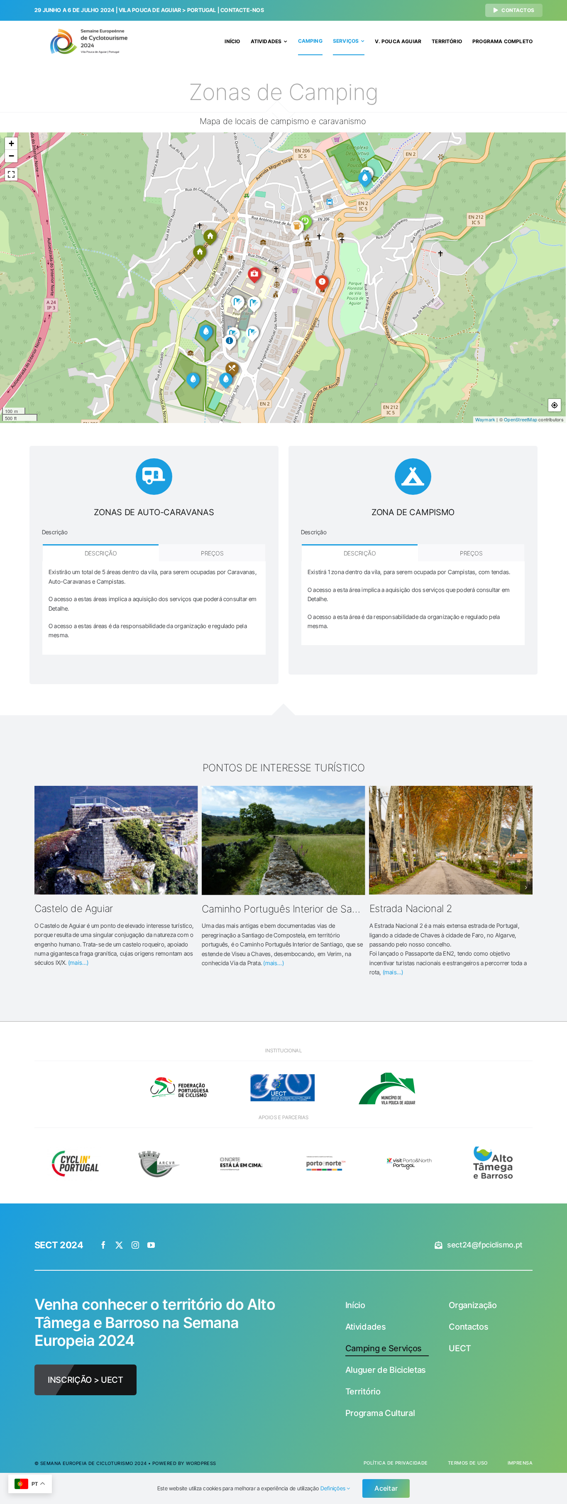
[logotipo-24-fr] (89, 31)
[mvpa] (386, 1070)
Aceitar (386, 1488)
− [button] (11, 156)
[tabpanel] (154, 608)
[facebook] (103, 1245)
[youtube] (151, 1245)
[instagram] (135, 1245)
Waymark (485, 419)
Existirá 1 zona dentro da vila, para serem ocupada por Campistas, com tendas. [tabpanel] (409, 598)
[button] (40, 887)
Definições (333, 1488)
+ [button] (11, 143)
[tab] (101, 553)
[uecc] (283, 1070)
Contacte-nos (242, 10)
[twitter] (119, 1245)
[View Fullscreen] (11, 174)
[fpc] (179, 1070)
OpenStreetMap (520, 419)
